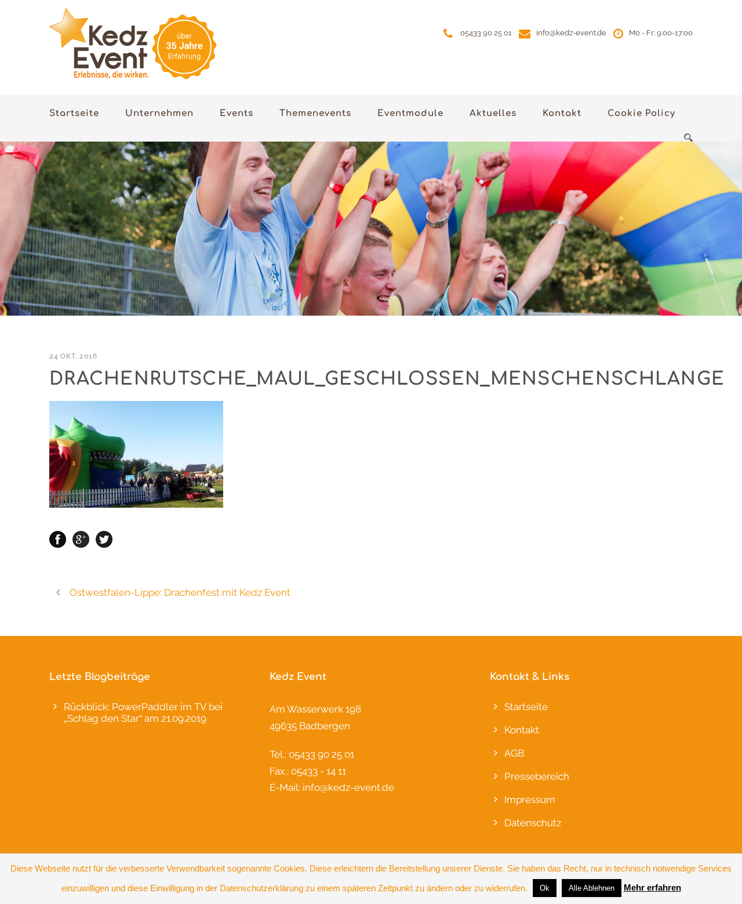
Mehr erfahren (652, 887)
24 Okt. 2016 (73, 356)
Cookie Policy (641, 113)
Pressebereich (536, 776)
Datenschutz (532, 823)
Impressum (529, 799)
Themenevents (315, 113)
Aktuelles (493, 113)
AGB (514, 753)
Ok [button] (545, 888)
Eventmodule (410, 113)
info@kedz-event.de (571, 32)
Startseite (74, 113)
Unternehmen (159, 113)
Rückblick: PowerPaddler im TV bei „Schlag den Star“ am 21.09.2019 (143, 712)
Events (236, 113)
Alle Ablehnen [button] (591, 888)
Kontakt (562, 113)
